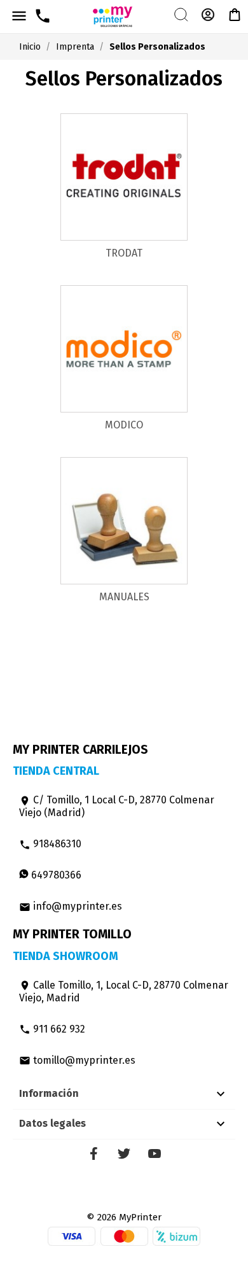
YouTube (154, 1153)
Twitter (124, 1153)
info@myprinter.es (70, 906)
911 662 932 (52, 1029)
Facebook (93, 1153)
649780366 (55, 875)
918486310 (50, 844)
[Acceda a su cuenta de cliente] (208, 19)
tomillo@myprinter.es (77, 1060)
